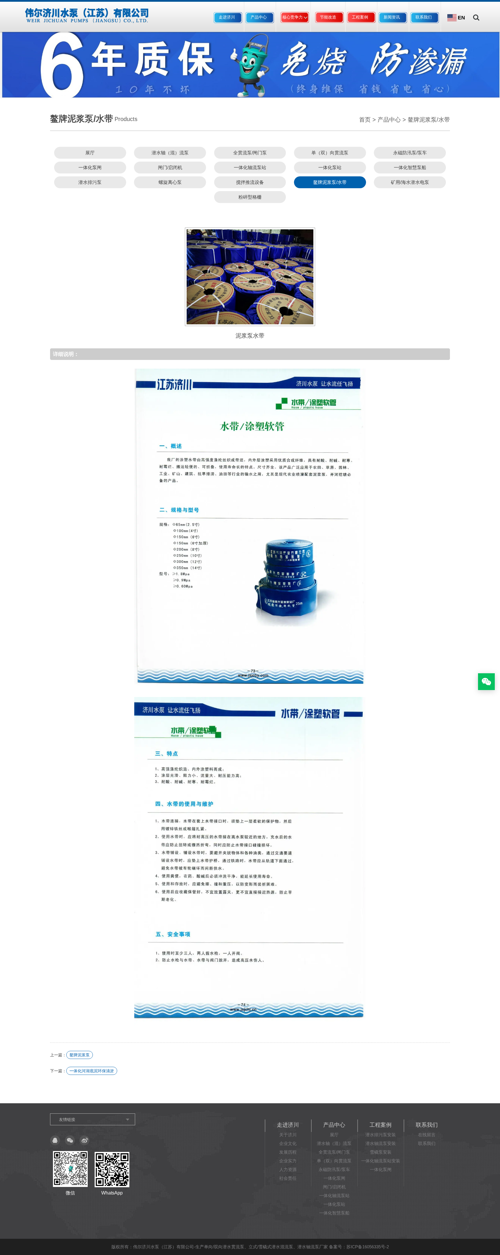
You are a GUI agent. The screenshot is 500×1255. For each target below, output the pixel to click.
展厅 (90, 152)
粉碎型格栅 (250, 197)
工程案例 (360, 17)
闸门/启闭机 (170, 167)
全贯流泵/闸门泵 (250, 152)
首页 (365, 119)
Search (476, 13)
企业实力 (288, 1160)
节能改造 (328, 17)
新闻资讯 (392, 17)
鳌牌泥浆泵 (79, 1055)
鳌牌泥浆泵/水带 (429, 119)
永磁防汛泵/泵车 (410, 152)
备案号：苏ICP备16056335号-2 (359, 1246)
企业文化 (288, 1143)
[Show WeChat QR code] (486, 681)
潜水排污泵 (90, 182)
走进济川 (227, 17)
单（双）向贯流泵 (329, 152)
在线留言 (426, 1134)
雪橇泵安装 (380, 1152)
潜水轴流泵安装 (380, 1143)
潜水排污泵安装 (380, 1134)
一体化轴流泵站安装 (380, 1160)
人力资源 (288, 1169)
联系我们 (424, 17)
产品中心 (259, 17)
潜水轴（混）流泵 (170, 152)
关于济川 (288, 1134)
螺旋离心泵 (170, 182)
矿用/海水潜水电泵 (410, 182)
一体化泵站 (329, 167)
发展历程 (288, 1152)
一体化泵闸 (90, 167)
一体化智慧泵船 (410, 167)
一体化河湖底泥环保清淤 (91, 1071)
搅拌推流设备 (250, 182)
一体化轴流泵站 (250, 167)
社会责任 (288, 1178)
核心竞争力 (292, 17)
